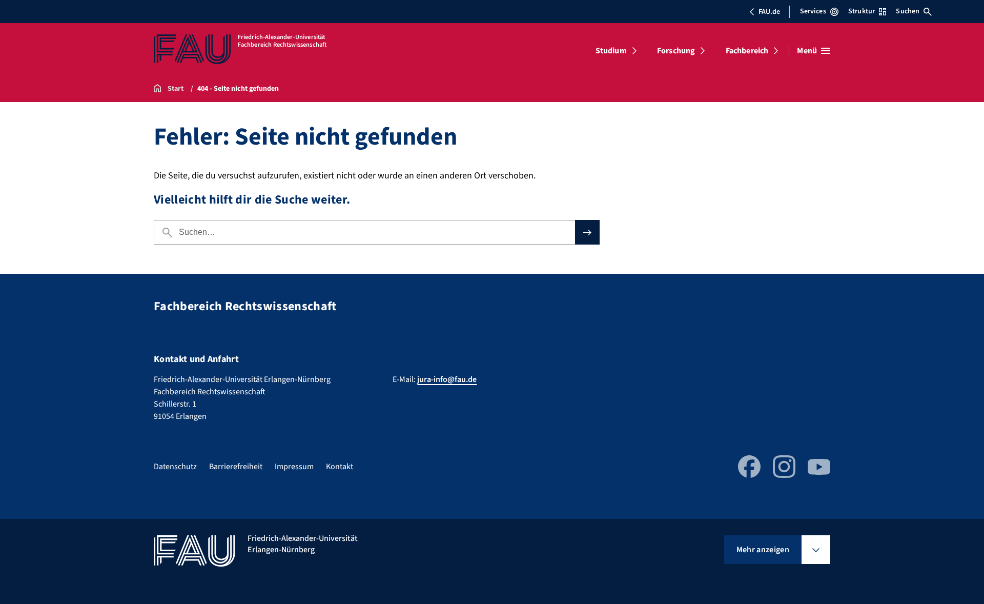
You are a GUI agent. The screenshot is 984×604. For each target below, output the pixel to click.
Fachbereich (747, 50)
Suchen (907, 11)
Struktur (861, 11)
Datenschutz (175, 466)
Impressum (294, 466)
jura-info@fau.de (447, 379)
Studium (611, 50)
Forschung (676, 50)
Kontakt (339, 466)
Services (813, 11)
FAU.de (769, 12)
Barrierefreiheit (235, 466)
